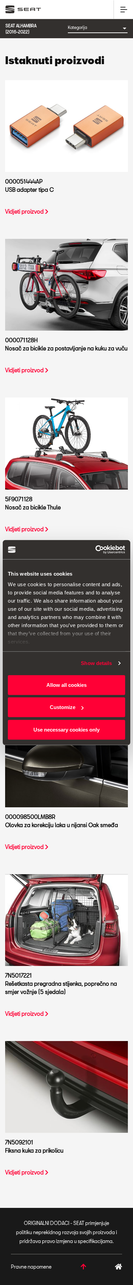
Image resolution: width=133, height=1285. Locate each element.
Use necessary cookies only (66, 729)
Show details (96, 663)
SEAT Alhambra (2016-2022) (20, 28)
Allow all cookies (66, 685)
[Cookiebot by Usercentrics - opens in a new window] (95, 549)
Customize (62, 707)
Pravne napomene (31, 1267)
